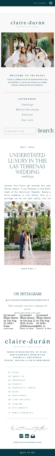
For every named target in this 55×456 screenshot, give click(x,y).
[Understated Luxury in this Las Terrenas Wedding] (27, 233)
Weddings (27, 176)
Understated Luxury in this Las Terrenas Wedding (27, 163)
